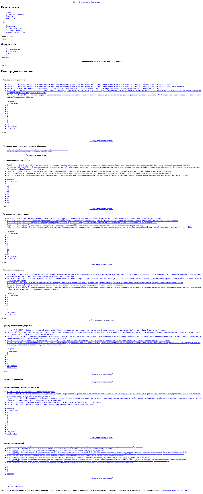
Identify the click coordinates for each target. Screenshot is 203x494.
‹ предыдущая (12, 103)
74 (8, 196)
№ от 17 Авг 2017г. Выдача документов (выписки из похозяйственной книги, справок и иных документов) (51, 404)
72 (8, 192)
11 (8, 252)
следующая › (12, 126)
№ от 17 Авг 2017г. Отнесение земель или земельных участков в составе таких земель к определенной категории (54, 402)
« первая (10, 101)
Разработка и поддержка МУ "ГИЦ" (175, 490)
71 (8, 190)
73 (8, 194)
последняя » (12, 128)
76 (8, 200)
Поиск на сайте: (7, 36)
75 (8, 198)
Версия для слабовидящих (89, 2)
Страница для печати (14, 486)
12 (8, 254)
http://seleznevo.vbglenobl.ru (110, 61)
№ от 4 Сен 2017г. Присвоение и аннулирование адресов (31, 392)
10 (8, 250)
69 (8, 186)
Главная (4, 65)
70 (8, 188)
